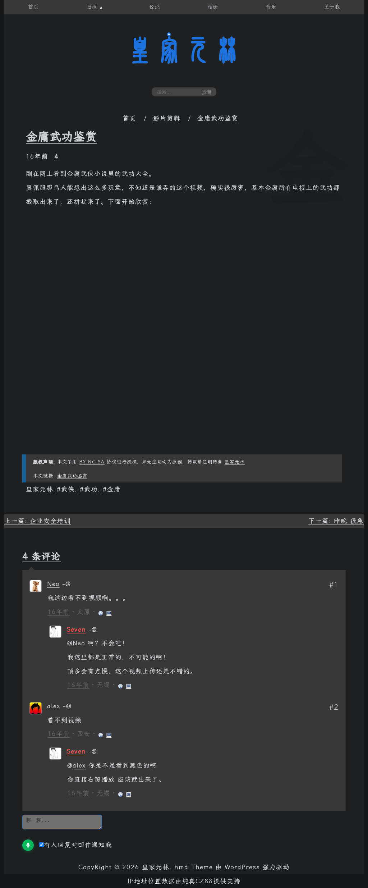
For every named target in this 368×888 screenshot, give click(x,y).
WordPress (242, 867)
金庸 (114, 489)
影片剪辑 (166, 118)
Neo (53, 583)
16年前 (58, 611)
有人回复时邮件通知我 (78, 844)
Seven (76, 629)
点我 (206, 92)
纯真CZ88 (197, 881)
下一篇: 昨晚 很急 (336, 521)
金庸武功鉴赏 (61, 136)
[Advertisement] (184, 404)
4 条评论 (41, 556)
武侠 (68, 489)
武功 (91, 489)
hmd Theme (193, 867)
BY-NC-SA (92, 461)
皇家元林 (184, 50)
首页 (129, 118)
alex (53, 706)
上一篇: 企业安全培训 (37, 521)
